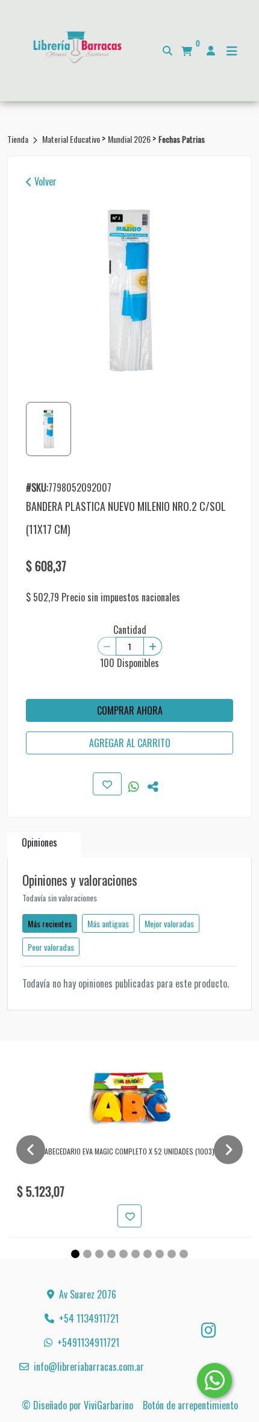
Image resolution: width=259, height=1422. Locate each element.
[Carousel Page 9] (171, 1254)
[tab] (44, 845)
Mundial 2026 (130, 139)
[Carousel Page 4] (111, 1254)
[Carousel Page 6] (135, 1254)
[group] (129, 291)
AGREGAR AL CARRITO (129, 743)
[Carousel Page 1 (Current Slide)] (75, 1254)
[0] (187, 50)
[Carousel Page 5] (123, 1254)
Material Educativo (72, 139)
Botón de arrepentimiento (190, 1405)
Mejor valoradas (169, 923)
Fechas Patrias (181, 139)
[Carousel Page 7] (147, 1254)
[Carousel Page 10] (183, 1254)
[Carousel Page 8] (159, 1254)
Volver (44, 181)
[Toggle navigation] (232, 51)
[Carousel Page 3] (99, 1254)
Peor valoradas (51, 947)
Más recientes (50, 923)
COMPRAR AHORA (130, 710)
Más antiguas (108, 923)
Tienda (18, 139)
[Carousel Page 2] (87, 1254)
